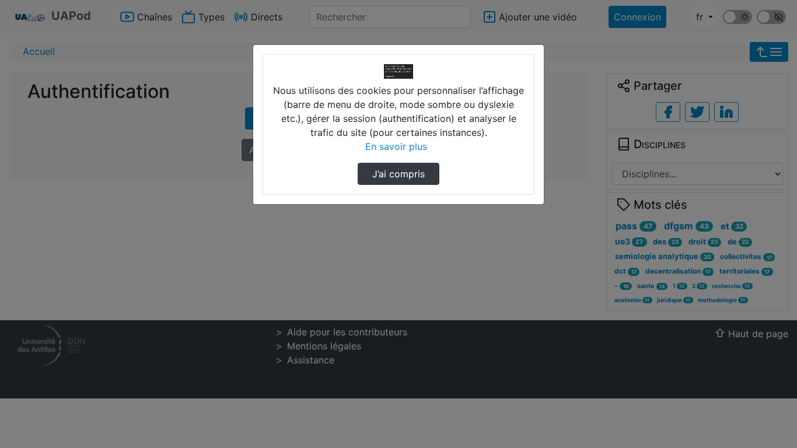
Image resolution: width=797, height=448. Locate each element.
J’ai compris (398, 174)
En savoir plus (396, 146)
